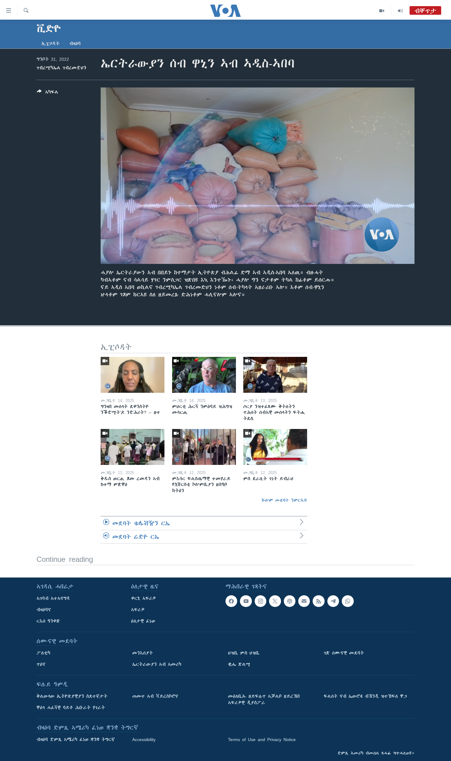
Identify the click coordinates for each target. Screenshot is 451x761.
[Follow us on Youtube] (246, 601)
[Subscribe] (304, 601)
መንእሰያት (142, 653)
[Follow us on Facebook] (231, 601)
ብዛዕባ (75, 43)
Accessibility (144, 739)
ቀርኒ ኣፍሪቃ (143, 598)
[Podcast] (289, 601)
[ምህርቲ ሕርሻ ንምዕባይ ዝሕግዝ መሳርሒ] (204, 375)
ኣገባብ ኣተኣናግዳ (53, 598)
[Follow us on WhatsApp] (347, 601)
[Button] (47, 93)
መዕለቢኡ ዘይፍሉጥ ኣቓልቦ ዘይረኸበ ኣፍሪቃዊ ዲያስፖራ (264, 699)
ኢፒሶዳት (50, 43)
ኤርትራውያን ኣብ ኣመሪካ (156, 664)
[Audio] (400, 10)
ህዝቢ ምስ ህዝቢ (244, 653)
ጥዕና (41, 664)
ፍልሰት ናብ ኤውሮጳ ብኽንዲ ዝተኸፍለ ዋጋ (365, 696)
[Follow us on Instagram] (260, 601)
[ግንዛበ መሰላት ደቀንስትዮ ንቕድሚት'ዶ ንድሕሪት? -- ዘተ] (132, 375)
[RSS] (318, 601)
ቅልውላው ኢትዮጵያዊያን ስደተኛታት (72, 696)
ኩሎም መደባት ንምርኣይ (284, 500)
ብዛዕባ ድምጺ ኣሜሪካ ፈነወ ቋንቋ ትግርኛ (76, 739)
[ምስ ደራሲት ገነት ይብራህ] (275, 447)
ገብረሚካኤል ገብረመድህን (61, 68)
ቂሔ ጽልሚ (239, 664)
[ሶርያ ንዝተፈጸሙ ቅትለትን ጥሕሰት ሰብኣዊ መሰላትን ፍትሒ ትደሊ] (275, 375)
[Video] (381, 10)
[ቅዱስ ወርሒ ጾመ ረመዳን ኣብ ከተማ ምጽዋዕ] (132, 447)
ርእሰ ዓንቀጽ (48, 621)
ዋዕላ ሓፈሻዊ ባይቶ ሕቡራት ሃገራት (71, 707)
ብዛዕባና (44, 609)
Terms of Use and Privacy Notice (262, 739)
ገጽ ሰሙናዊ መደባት (344, 653)
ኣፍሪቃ (138, 609)
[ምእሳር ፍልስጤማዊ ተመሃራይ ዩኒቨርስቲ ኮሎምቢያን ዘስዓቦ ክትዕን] (204, 447)
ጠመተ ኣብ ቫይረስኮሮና (155, 696)
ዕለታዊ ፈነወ (143, 621)
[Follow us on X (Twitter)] (275, 601)
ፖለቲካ (43, 653)
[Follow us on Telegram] (333, 601)
